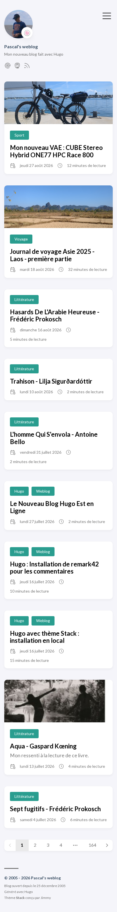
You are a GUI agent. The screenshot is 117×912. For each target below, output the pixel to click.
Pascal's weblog (21, 46)
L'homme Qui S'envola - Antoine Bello (54, 437)
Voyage (21, 239)
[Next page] (107, 845)
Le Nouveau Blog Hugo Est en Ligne (52, 507)
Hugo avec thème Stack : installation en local (44, 636)
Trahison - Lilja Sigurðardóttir (51, 381)
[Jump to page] (75, 845)
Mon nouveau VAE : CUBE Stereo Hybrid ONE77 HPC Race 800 (56, 151)
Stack (20, 898)
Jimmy (46, 898)
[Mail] (7, 67)
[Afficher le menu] (107, 15)
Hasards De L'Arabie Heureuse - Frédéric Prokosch (54, 315)
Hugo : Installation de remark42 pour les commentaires (54, 567)
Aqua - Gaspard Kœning (43, 746)
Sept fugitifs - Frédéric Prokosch (55, 809)
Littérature (24, 299)
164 (92, 845)
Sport (19, 135)
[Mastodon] (17, 67)
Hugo (19, 491)
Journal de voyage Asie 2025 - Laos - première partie (52, 255)
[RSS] (27, 67)
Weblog (43, 491)
